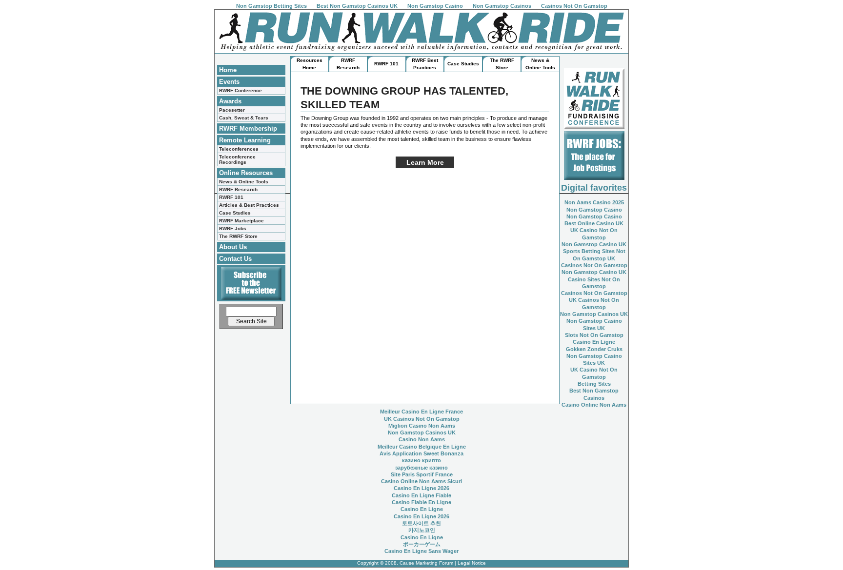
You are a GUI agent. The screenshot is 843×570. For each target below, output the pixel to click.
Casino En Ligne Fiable (421, 495)
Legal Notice (472, 563)
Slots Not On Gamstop (594, 335)
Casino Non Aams (422, 439)
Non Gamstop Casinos (502, 6)
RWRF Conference (240, 90)
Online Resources (246, 173)
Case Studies (235, 213)
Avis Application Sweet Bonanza (421, 453)
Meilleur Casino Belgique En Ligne (422, 447)
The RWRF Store (238, 236)
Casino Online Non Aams (594, 405)
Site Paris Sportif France (422, 474)
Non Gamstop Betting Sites (271, 6)
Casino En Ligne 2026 (421, 488)
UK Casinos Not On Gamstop (422, 419)
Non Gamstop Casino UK (594, 244)
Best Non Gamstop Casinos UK (357, 6)
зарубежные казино (421, 468)
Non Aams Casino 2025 (594, 202)
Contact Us (235, 258)
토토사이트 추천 (421, 523)
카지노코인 (421, 530)
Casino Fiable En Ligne (421, 502)
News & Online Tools (243, 181)
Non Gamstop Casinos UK (594, 314)
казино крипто (421, 460)
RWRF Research (238, 189)
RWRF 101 (231, 197)
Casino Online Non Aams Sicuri (421, 481)
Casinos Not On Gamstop (574, 6)
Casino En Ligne (594, 342)
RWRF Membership (248, 128)
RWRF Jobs (232, 228)
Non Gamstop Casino (435, 6)
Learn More (425, 162)
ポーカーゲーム (422, 544)
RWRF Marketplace (241, 220)
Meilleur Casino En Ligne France (421, 411)
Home (228, 70)
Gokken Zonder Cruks (594, 349)
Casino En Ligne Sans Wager (421, 551)
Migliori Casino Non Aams (421, 426)
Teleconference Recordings (237, 159)
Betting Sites (594, 384)
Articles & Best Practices (249, 205)
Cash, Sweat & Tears (243, 117)
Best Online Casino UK (593, 223)
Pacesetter (232, 110)
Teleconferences (239, 149)
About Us (233, 247)
